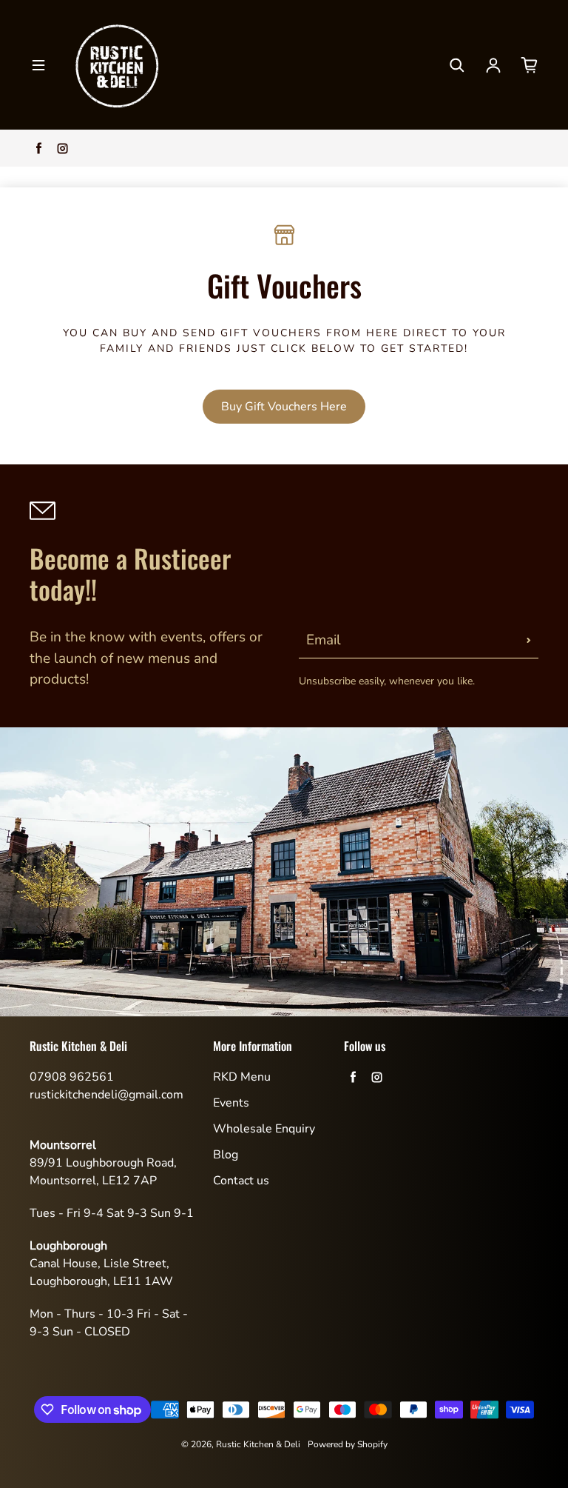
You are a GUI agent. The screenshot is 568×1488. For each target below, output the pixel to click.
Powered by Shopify (348, 1444)
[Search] (457, 65)
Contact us (241, 1180)
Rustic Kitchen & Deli (258, 1444)
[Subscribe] (529, 639)
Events (231, 1103)
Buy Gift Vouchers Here (284, 406)
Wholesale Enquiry (264, 1129)
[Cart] (529, 65)
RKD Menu (242, 1077)
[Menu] (38, 65)
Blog (225, 1155)
